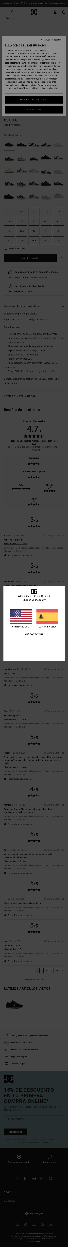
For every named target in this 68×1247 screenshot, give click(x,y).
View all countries (34, 634)
